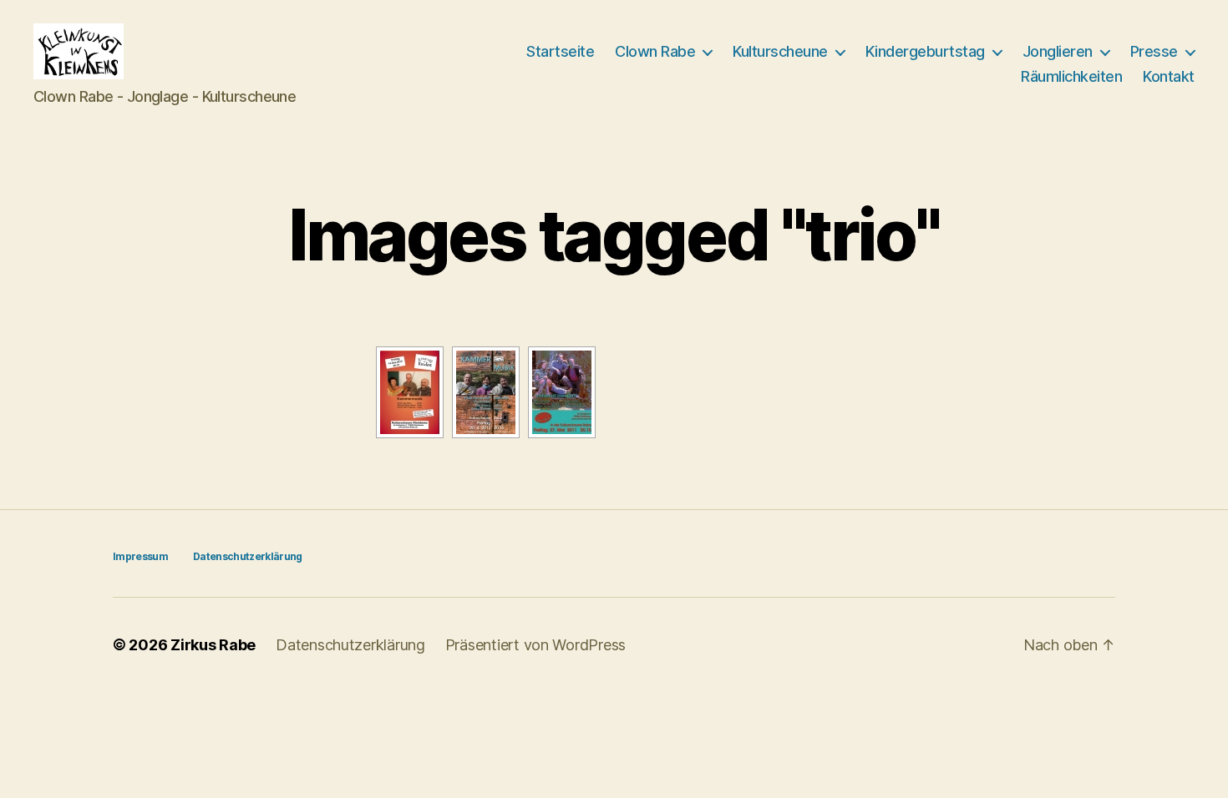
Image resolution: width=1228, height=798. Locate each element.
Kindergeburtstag (925, 51)
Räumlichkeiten (1071, 76)
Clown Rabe (655, 51)
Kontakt (1169, 76)
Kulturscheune (780, 51)
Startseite (560, 51)
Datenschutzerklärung (247, 556)
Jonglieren (1057, 51)
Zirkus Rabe (213, 645)
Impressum (140, 556)
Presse (1154, 51)
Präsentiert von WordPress (535, 645)
